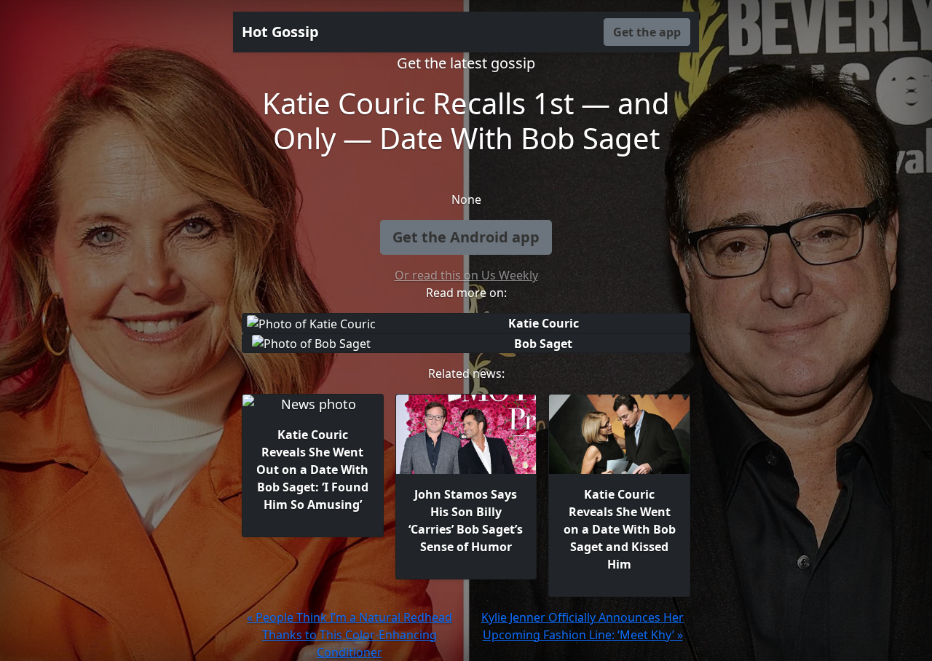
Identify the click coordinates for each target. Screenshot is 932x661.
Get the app (647, 32)
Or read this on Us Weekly (466, 275)
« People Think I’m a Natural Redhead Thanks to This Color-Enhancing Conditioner (349, 634)
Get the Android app (466, 237)
